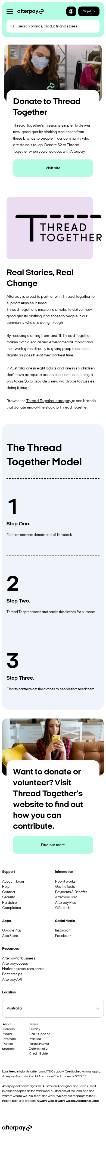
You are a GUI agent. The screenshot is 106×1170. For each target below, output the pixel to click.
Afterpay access (15, 963)
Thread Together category (48, 401)
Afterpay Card (66, 897)
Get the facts (65, 887)
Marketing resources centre (23, 969)
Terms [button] (33, 1024)
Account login (13, 881)
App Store (10, 936)
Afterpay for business (19, 958)
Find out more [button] (53, 845)
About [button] (7, 1024)
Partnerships (12, 974)
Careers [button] (9, 1029)
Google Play (11, 930)
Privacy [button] (34, 1029)
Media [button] (7, 1034)
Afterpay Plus (65, 903)
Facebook (63, 936)
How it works (65, 881)
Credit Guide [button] (38, 1053)
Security (8, 897)
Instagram (63, 930)
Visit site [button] (53, 168)
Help (6, 887)
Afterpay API (12, 979)
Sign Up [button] (89, 11)
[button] (71, 11)
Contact (8, 892)
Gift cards (63, 908)
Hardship (9, 903)
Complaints (11, 908)
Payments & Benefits (71, 892)
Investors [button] (9, 1039)
